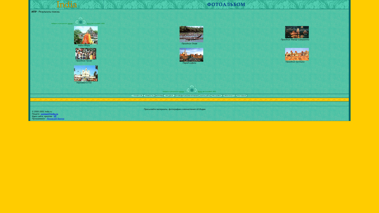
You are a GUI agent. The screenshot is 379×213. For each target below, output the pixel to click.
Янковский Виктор (55, 118)
